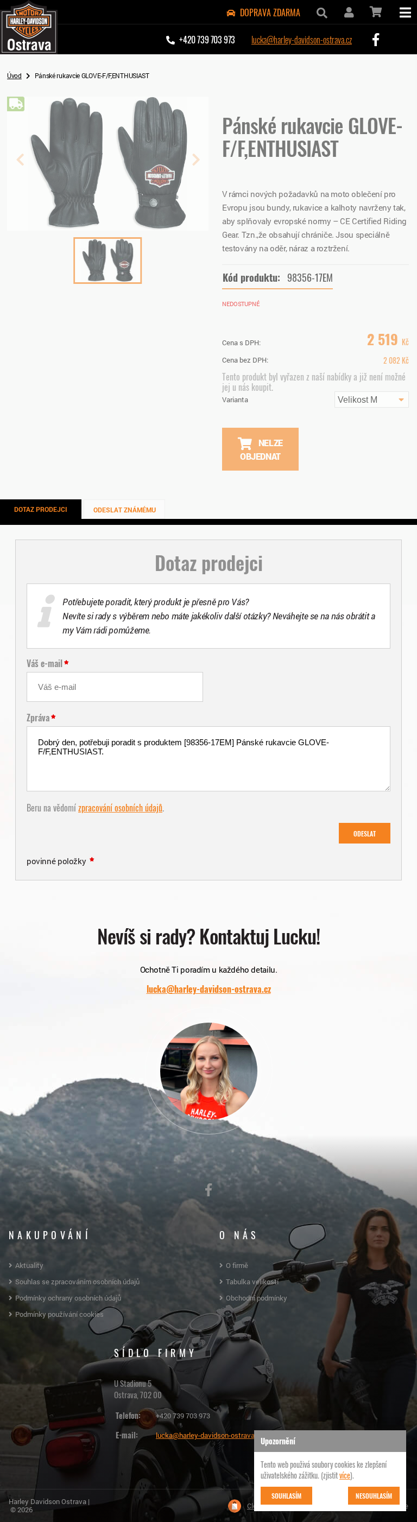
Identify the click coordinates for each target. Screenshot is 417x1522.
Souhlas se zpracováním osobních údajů (77, 1281)
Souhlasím (286, 1495)
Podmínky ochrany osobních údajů (68, 1298)
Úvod (14, 75)
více (344, 1475)
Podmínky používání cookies (59, 1314)
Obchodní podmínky (256, 1298)
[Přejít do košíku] (375, 12)
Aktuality (29, 1265)
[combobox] (371, 399)
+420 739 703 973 (183, 1415)
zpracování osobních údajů (120, 807)
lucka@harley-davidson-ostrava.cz (301, 39)
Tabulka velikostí (252, 1281)
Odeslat (364, 833)
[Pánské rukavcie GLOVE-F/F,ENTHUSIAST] (107, 226)
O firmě (237, 1265)
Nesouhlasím (374, 1495)
